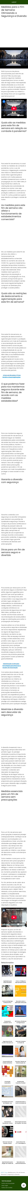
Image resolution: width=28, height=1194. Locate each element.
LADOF (14, 2)
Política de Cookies (7, 1187)
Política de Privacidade (8, 1183)
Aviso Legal (5, 1185)
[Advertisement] (14, 32)
